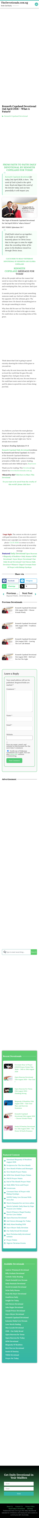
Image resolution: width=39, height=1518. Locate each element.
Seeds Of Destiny (12, 1351)
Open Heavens (31, 554)
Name (9, 715)
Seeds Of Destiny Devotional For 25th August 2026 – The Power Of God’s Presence (25, 1129)
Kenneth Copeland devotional (17, 177)
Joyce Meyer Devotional (22, 559)
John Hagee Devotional (14, 1307)
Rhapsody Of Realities (13, 1345)
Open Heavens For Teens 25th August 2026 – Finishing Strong (23, 1091)
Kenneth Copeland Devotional (16, 116)
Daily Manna (26, 556)
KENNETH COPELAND (15, 270)
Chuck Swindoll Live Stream (16, 1280)
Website (9, 734)
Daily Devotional (18, 553)
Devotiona (27, 468)
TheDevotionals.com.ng (14, 2)
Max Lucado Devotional (14, 1328)
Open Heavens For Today (15, 1338)
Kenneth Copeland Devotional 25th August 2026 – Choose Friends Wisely (25, 610)
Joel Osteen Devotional (14, 1304)
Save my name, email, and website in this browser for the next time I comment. (18, 746)
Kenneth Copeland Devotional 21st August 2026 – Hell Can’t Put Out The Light (25, 657)
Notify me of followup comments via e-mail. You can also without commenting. (18, 753)
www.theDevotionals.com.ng (21, 471)
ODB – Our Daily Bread (14, 1331)
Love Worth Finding (13, 1324)
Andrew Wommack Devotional (17, 1270)
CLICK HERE (14, 543)
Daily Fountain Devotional (15, 1283)
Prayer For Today (12, 1358)
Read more (32, 464)
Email (9, 725)
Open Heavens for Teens (14, 1334)
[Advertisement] (19, 27)
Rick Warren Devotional (14, 1348)
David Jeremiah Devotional (15, 1287)
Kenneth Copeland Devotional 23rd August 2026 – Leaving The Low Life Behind (25, 641)
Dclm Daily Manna (12, 1290)
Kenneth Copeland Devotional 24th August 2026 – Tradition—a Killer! (25, 625)
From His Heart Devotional (15, 1294)
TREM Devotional (12, 1355)
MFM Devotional (11, 1341)
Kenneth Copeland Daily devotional (15, 450)
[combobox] (16, 952)
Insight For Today (12, 1300)
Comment (10, 689)
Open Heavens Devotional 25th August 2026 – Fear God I (25, 1079)
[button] (36, 4)
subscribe (14, 754)
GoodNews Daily (11, 1297)
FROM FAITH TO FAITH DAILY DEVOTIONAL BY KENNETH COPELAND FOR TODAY (19, 167)
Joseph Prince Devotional (15, 1311)
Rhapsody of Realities (12, 556)
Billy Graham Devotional (14, 1273)
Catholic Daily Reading (14, 1277)
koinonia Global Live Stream (16, 1321)
